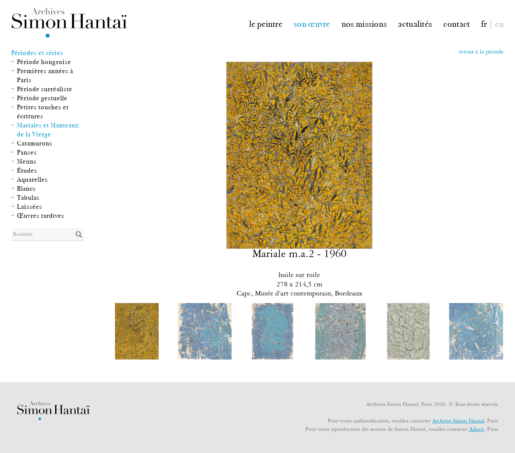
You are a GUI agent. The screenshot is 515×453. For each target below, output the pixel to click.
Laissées (29, 206)
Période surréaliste (44, 89)
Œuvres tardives (40, 215)
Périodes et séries (37, 53)
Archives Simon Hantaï (458, 422)
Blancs (26, 188)
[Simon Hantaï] (69, 23)
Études (27, 170)
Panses (27, 152)
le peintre (265, 23)
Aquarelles (32, 179)
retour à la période (481, 52)
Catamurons (34, 143)
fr (484, 23)
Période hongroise (44, 62)
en (499, 23)
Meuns (27, 161)
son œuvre (312, 23)
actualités (415, 23)
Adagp (476, 430)
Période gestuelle (42, 98)
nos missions (364, 23)
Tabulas (28, 197)
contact (456, 23)
